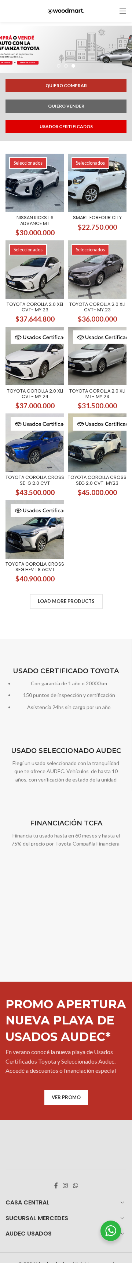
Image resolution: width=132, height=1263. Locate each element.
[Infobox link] (66, 689)
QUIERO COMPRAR (66, 85)
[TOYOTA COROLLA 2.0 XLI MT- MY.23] (97, 356)
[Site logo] (66, 10)
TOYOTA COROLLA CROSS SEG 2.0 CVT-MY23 (97, 480)
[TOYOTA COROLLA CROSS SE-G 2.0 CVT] (35, 442)
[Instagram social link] (65, 1185)
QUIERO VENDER (66, 106)
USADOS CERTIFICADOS (66, 126)
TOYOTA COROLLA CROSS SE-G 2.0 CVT (35, 480)
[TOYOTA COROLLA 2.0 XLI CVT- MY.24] (35, 356)
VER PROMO (66, 1097)
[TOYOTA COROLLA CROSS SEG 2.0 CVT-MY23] (97, 442)
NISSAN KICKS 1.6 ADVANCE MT (35, 220)
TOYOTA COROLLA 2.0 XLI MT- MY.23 (97, 394)
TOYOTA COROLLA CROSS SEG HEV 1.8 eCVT (35, 567)
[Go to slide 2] (66, 66)
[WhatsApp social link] (75, 1185)
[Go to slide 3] (73, 66)
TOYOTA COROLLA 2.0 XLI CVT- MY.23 (97, 307)
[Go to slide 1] (58, 66)
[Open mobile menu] (122, 11)
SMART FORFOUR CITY (97, 217)
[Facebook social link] (56, 1185)
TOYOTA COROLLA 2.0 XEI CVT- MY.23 (35, 307)
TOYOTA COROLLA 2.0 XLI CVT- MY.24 (35, 394)
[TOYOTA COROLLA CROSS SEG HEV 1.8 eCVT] (35, 529)
